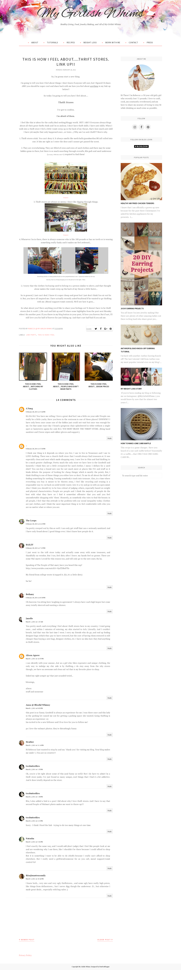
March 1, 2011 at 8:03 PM (34, 708)
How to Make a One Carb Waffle (136, 443)
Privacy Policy (25, 955)
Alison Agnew (33, 655)
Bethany (30, 594)
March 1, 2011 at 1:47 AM (34, 622)
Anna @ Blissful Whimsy (38, 705)
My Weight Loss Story (131, 388)
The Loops (31, 520)
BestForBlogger (104, 967)
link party (31, 335)
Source (65, 198)
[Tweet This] (96, 329)
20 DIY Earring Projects (132, 308)
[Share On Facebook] (101, 329)
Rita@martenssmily (36, 875)
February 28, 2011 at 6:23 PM (35, 524)
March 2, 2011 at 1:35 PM (34, 769)
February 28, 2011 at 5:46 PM (35, 412)
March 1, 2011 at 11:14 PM (35, 745)
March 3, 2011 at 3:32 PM (34, 842)
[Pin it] (110, 329)
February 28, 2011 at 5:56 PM (35, 449)
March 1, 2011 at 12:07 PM (35, 659)
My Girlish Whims (90, 14)
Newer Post (27, 939)
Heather (30, 742)
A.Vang (29, 408)
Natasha (30, 838)
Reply (110, 438)
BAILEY (29, 544)
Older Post (104, 939)
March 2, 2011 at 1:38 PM (34, 797)
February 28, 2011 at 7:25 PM (35, 548)
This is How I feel (46, 335)
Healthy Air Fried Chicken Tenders (137, 203)
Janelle (29, 618)
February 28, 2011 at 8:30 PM (35, 598)
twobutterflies (33, 766)
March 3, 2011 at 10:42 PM (35, 879)
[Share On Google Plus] (105, 329)
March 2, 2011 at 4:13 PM (34, 821)
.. (26, 445)
